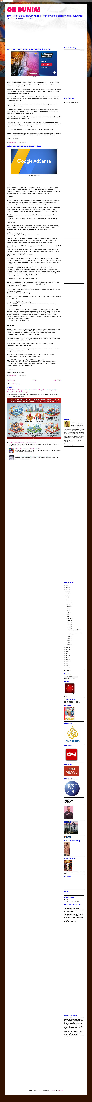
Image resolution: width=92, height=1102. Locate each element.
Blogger (60, 1090)
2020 (67, 597)
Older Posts (57, 380)
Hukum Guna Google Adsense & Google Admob (24, 146)
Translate (74, 678)
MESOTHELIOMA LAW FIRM (72, 102)
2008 (67, 667)
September (69, 604)
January (69, 620)
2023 (67, 591)
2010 (67, 663)
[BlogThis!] (21, 142)
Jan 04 (69, 642)
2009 (67, 665)
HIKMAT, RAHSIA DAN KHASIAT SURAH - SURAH (22, 442)
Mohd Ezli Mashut (76, 422)
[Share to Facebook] (24, 142)
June (68, 610)
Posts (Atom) (16, 383)
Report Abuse (67, 671)
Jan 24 (69, 628)
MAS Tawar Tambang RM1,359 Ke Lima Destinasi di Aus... (75, 630)
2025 (67, 587)
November (69, 600)
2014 (67, 655)
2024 (67, 589)
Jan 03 (69, 644)
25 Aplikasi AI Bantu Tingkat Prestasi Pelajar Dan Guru (27, 448)
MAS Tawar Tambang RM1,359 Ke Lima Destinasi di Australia (28, 49)
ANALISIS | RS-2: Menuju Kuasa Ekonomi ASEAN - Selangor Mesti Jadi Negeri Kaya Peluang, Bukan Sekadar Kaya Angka (31, 391)
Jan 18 (69, 636)
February (69, 618)
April (68, 614)
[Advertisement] (46, 33)
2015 (67, 653)
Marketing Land (37, 175)
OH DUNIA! (23, 10)
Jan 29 (69, 626)
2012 (67, 659)
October (69, 602)
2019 (67, 599)
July (68, 608)
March (68, 616)
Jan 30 (69, 624)
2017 (67, 649)
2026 (67, 585)
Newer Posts (11, 380)
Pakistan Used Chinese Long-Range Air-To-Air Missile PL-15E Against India (32, 456)
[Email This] (20, 142)
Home (34, 380)
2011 (67, 661)
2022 (67, 593)
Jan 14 (69, 638)
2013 (67, 657)
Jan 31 (69, 622)
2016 (67, 651)
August (68, 606)
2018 (67, 647)
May (68, 612)
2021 (67, 595)
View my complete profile (69, 445)
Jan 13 (69, 640)
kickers (52, 1090)
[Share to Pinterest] (25, 142)
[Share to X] (23, 142)
